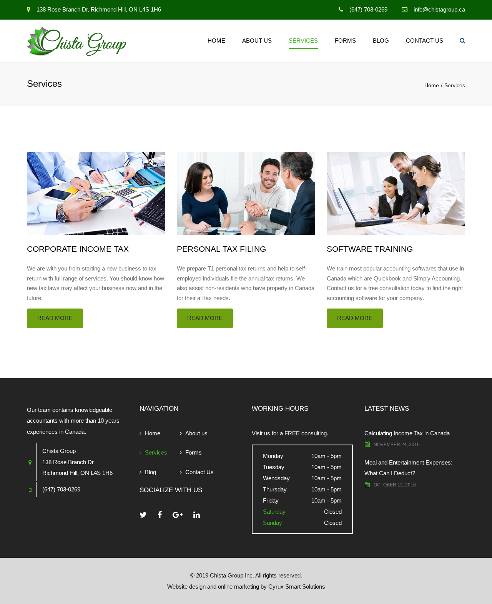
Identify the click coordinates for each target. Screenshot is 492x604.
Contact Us (424, 40)
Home (216, 40)
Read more (55, 318)
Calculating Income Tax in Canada (407, 433)
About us (257, 40)
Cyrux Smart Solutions (296, 586)
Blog (381, 40)
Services (303, 40)
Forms (345, 40)
